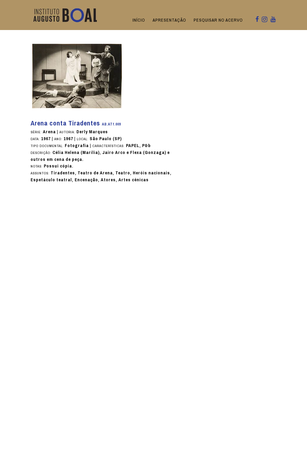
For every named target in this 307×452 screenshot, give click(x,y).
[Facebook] (257, 19)
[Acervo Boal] (66, 14)
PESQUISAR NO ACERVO (218, 20)
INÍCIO (139, 20)
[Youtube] (273, 19)
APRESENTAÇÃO (169, 20)
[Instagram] (264, 19)
